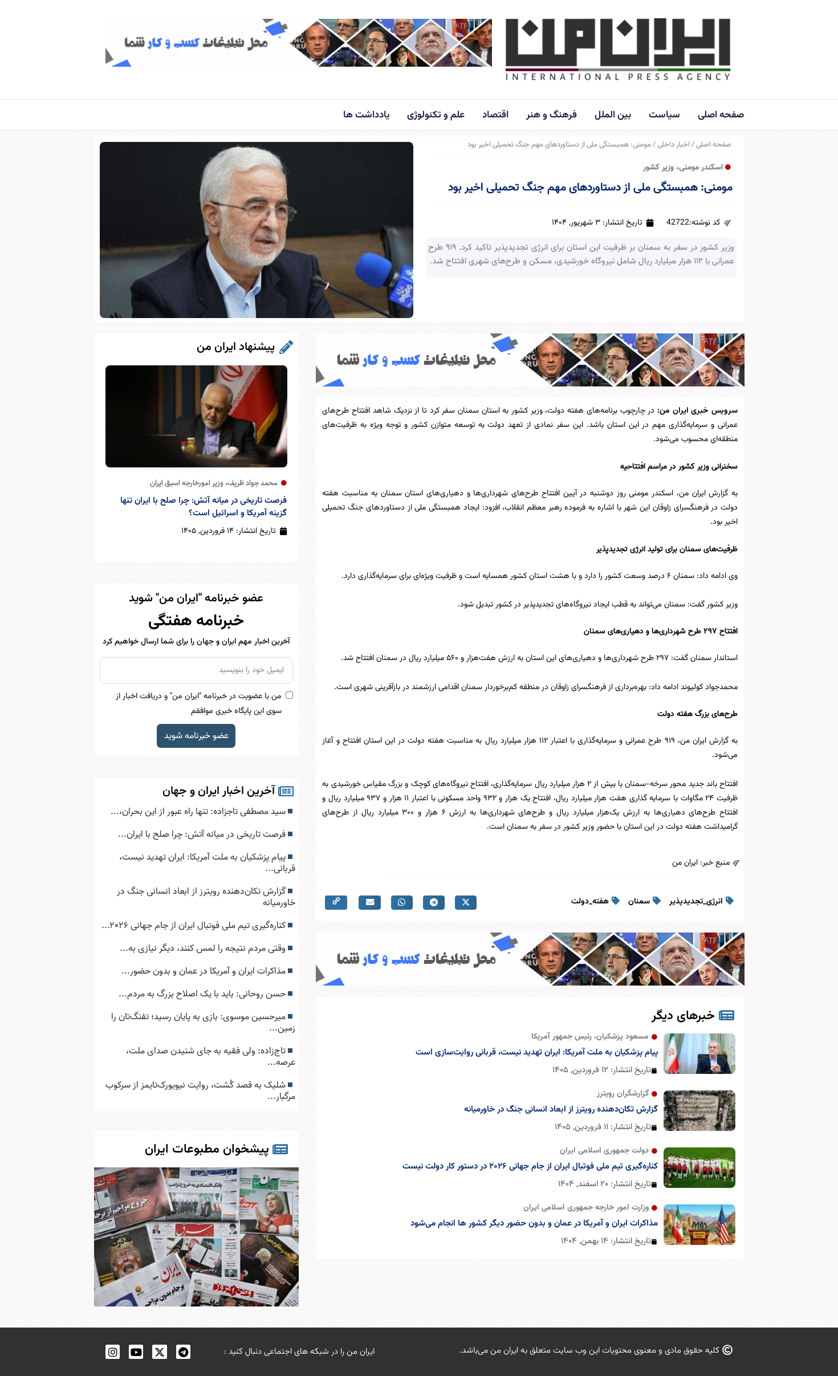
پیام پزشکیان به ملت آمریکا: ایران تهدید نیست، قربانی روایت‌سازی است (537, 1052)
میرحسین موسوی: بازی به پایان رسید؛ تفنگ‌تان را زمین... (203, 1022)
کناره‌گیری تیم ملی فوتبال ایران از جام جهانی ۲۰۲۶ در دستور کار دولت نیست (530, 1166)
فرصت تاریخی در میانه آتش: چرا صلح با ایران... (203, 834)
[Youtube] (136, 1352)
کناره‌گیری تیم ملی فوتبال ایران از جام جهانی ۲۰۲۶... (194, 925)
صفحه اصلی (721, 115)
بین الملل (613, 115)
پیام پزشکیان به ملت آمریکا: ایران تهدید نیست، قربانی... (207, 863)
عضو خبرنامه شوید (196, 735)
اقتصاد (495, 115)
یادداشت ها (366, 115)
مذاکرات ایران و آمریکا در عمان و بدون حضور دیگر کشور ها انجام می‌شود (534, 1223)
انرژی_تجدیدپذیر (696, 901)
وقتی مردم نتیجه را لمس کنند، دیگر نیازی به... (204, 948)
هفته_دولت (590, 901)
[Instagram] (112, 1352)
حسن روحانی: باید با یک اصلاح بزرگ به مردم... (203, 994)
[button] (466, 902)
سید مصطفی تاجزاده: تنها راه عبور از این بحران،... (199, 811)
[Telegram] (183, 1352)
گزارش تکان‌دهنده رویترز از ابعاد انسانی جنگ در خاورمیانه (561, 1109)
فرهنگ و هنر (551, 115)
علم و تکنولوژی (436, 115)
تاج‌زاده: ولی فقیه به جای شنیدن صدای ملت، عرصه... (210, 1056)
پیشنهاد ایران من (236, 347)
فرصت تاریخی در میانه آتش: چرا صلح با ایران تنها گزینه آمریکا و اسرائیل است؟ (203, 507)
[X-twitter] (159, 1352)
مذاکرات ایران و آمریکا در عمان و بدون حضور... (204, 971)
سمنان (639, 901)
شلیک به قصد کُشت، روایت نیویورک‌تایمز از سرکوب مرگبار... (200, 1091)
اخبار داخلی (673, 145)
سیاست (664, 115)
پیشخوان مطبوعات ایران (207, 1149)
